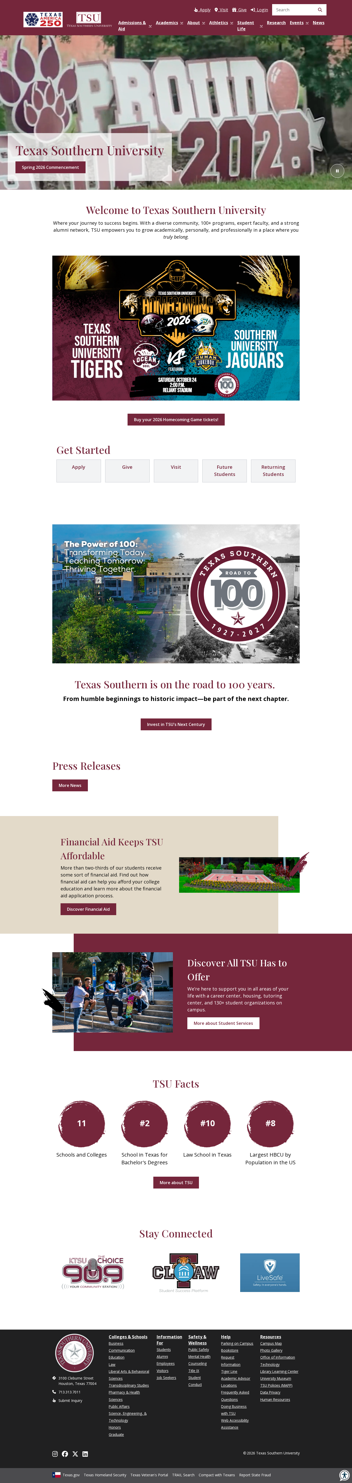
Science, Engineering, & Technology (128, 1417)
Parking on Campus (237, 1343)
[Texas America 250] (43, 19)
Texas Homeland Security (105, 1474)
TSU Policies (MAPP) (276, 1385)
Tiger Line (229, 1371)
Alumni (162, 1356)
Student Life (245, 26)
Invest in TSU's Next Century (176, 724)
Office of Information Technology (277, 1361)
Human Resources (275, 1399)
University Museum (275, 1378)
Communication (122, 1350)
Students (164, 1349)
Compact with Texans (217, 1474)
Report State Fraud (255, 1474)
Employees (166, 1363)
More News (70, 785)
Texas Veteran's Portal (149, 1474)
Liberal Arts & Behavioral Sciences (129, 1375)
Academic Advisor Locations (235, 1382)
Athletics (218, 22)
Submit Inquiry (70, 1400)
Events (297, 22)
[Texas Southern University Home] (89, 19)
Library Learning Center (279, 1371)
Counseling (197, 1363)
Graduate (116, 1434)
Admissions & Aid (132, 26)
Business (116, 1343)
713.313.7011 (69, 1392)
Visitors (163, 1370)
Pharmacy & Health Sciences (124, 1396)
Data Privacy (270, 1392)
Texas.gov (71, 1474)
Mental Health (199, 1356)
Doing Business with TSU (234, 1410)
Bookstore (229, 1350)
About (193, 22)
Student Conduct (195, 1381)
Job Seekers (166, 1377)
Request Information (230, 1361)
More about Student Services (223, 1023)
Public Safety (198, 1349)
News (318, 22)
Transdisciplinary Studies (129, 1385)
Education (116, 1357)
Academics (167, 22)
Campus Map (271, 1343)
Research (276, 22)
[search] (299, 9)
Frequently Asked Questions (235, 1396)
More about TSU (176, 1182)
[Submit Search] (320, 9)
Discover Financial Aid (88, 909)
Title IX (193, 1370)
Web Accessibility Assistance (235, 1424)
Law (112, 1364)
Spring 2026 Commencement (50, 167)
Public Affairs (119, 1406)
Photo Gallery (271, 1350)
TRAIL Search (183, 1474)
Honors (115, 1427)
